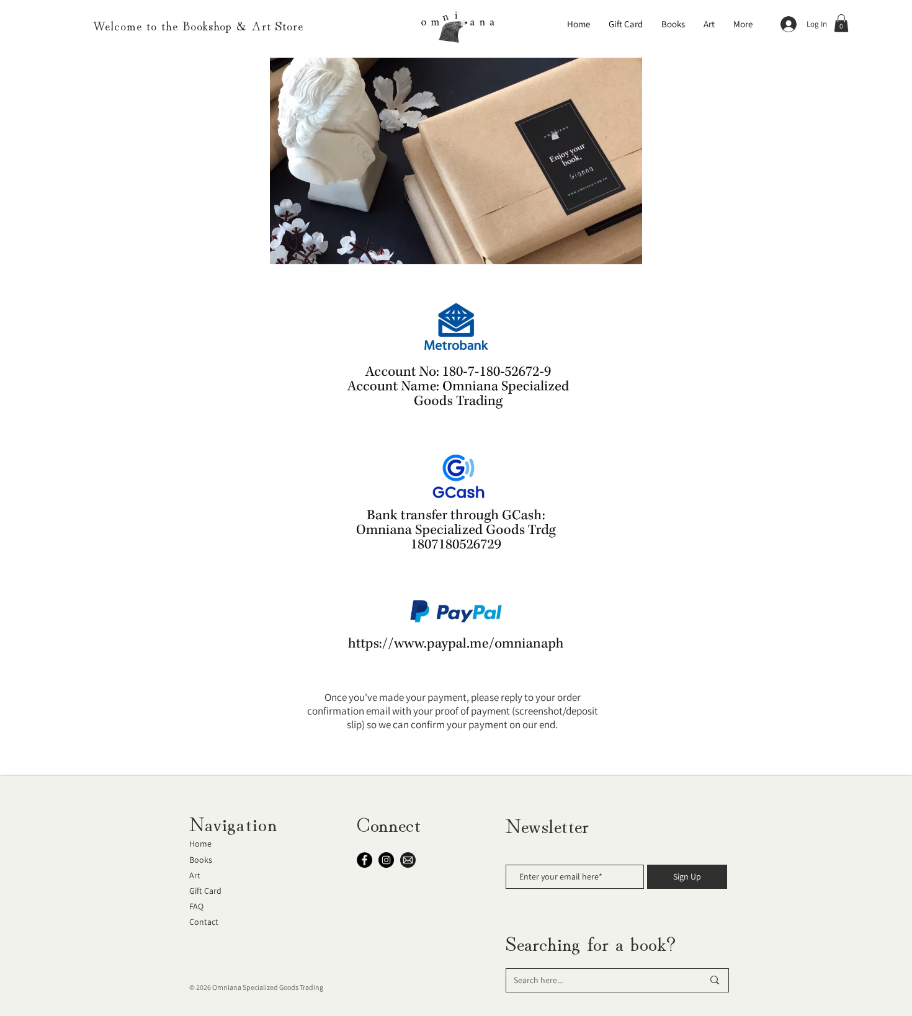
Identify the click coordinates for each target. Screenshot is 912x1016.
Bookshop (207, 25)
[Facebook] (364, 860)
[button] (841, 23)
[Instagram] (386, 860)
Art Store (277, 25)
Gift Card (205, 890)
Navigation (233, 822)
